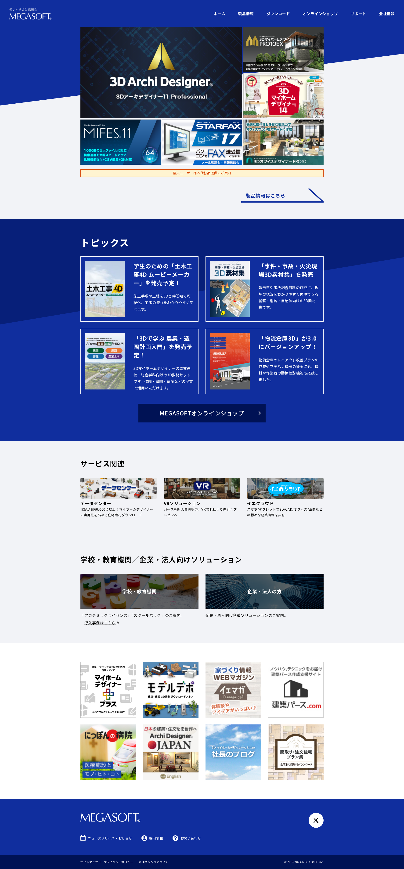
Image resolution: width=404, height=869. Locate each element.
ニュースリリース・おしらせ (110, 838)
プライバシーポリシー (118, 862)
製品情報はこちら (265, 195)
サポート (358, 13)
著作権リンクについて (153, 862)
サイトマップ (89, 862)
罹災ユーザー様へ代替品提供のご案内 (202, 173)
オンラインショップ (320, 13)
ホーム (219, 13)
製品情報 (246, 13)
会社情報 (387, 13)
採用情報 (156, 838)
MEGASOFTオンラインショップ (202, 413)
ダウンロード (278, 13)
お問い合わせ (190, 838)
